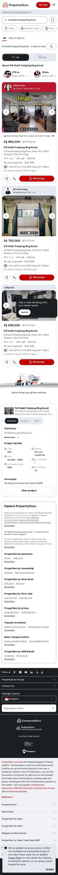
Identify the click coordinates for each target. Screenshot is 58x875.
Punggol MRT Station (39, 641)
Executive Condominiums (35, 788)
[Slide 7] (36, 129)
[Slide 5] (31, 129)
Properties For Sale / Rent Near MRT (21, 840)
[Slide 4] (29, 129)
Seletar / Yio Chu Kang (15, 627)
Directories (8, 811)
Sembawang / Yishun (38, 627)
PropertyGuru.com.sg (12, 762)
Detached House (43, 522)
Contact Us (8, 686)
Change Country (11, 693)
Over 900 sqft (25, 598)
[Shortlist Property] (51, 96)
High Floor (9, 583)
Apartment (24, 520)
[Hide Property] (44, 96)
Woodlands (22, 656)
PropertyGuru (9, 804)
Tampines (9, 656)
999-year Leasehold (24, 572)
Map (44, 57)
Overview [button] (11, 420)
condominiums (37, 785)
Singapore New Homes (14, 833)
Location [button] (24, 420)
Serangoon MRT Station (15, 641)
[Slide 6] (33, 129)
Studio (7, 558)
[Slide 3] (26, 129)
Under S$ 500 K (28, 612)
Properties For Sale (12, 818)
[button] (4, 38)
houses (51, 788)
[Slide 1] (21, 129)
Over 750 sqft (10, 598)
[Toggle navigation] (54, 5)
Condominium (11, 520)
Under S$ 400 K (11, 612)
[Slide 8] (34, 233)
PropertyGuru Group (13, 679)
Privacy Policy (15, 858)
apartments (7, 788)
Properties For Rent (12, 826)
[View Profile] (29, 87)
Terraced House (26, 522)
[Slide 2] (24, 129)
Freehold (8, 572)
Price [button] (36, 420)
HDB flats (18, 788)
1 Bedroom (18, 558)
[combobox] (27, 20)
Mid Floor (20, 583)
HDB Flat (35, 517)
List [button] (17, 57)
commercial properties (16, 791)
